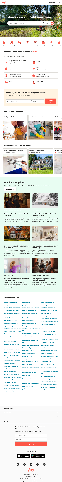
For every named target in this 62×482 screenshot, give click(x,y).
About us (6, 421)
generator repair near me (29, 310)
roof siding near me (46, 316)
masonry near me (27, 359)
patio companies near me (29, 372)
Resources (6, 417)
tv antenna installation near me (49, 350)
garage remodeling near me (11, 391)
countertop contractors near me (12, 329)
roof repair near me (46, 313)
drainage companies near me (11, 350)
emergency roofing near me (11, 363)
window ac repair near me (48, 376)
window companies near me (48, 381)
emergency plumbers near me (12, 360)
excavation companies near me (12, 366)
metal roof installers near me (30, 361)
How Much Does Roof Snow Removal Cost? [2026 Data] (44, 215)
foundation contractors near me (12, 377)
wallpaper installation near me (49, 356)
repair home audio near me (48, 307)
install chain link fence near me (30, 333)
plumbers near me (27, 375)
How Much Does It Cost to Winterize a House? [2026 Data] (44, 279)
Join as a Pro (51, 2)
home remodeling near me (29, 320)
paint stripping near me (28, 370)
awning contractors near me (11, 305)
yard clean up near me (47, 390)
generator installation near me (30, 307)
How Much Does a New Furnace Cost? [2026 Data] (16, 215)
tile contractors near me (47, 345)
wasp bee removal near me (48, 359)
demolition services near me (11, 344)
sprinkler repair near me (47, 342)
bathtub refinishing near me (11, 318)
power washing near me (47, 302)
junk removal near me (28, 350)
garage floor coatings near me (12, 388)
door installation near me (10, 347)
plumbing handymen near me (30, 378)
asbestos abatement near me (11, 302)
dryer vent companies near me (12, 355)
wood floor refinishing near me (49, 387)
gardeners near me (27, 302)
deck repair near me (9, 339)
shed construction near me (48, 324)
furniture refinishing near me (11, 385)
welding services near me (48, 364)
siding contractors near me (48, 334)
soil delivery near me (46, 337)
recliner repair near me (47, 305)
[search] (52, 23)
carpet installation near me (11, 323)
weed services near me (47, 361)
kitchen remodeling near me (29, 353)
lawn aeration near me (28, 356)
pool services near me (28, 389)
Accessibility (30, 476)
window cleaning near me (48, 379)
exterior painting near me (10, 369)
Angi (33, 210)
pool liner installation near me (30, 383)
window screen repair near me (49, 384)
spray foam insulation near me (49, 339)
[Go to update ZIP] (44, 23)
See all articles (10, 189)
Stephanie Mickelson (38, 243)
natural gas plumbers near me (30, 367)
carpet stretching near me (11, 326)
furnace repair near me (10, 382)
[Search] (52, 23)
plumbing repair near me (29, 381)
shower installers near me (48, 331)
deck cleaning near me (10, 336)
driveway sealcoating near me (12, 352)
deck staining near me (10, 341)
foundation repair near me (11, 380)
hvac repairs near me (28, 326)
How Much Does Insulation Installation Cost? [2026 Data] (16, 247)
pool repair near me (27, 386)
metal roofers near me (28, 364)
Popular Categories (11, 297)
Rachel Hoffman (8, 243)
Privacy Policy (35, 474)
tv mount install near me (47, 353)
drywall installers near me (11, 358)
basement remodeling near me (12, 310)
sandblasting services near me (49, 318)
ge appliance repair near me (29, 305)
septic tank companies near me (49, 321)
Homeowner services (9, 408)
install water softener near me (30, 345)
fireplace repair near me (10, 371)
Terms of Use (27, 474)
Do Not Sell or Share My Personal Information (31, 478)
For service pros (7, 412)
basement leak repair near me (12, 307)
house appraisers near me (29, 323)
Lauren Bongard (8, 210)
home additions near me (28, 318)
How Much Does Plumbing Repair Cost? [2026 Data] (45, 247)
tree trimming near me (47, 348)
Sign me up (50, 101)
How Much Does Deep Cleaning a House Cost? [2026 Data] (16, 279)
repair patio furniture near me (49, 310)
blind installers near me (10, 320)
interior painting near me (29, 348)
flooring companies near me (11, 374)
